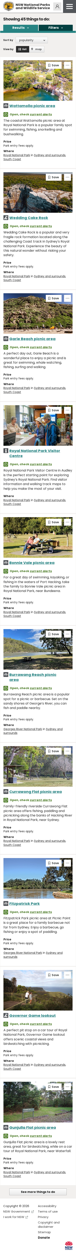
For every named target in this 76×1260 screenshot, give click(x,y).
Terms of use (48, 1211)
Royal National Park (16, 155)
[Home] (8, 6)
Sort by (8, 40)
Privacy (43, 1217)
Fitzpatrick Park (24, 903)
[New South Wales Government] (69, 1245)
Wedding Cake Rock (28, 217)
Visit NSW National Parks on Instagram (15, 1253)
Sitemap (44, 1232)
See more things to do (38, 1192)
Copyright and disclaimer (49, 1224)
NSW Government (16, 1211)
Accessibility (47, 1206)
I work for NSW (13, 1217)
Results (18, 28)
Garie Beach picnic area (32, 338)
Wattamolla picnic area (32, 105)
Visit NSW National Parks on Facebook (7, 1253)
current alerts (41, 114)
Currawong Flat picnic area (35, 791)
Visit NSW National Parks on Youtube (24, 1253)
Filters (53, 28)
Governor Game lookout (32, 1015)
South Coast (12, 159)
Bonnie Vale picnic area (32, 562)
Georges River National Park (22, 729)
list (24, 49)
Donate (44, 1237)
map (38, 49)
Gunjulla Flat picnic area (32, 1127)
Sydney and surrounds (49, 155)
